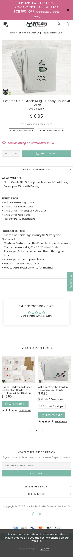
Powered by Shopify (58, 506)
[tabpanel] (18, 386)
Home (12, 33)
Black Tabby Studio (36, 24)
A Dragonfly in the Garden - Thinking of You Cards (53, 388)
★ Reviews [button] (71, 281)
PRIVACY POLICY (28, 549)
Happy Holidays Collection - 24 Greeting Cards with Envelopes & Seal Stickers (18, 390)
